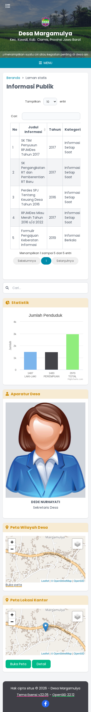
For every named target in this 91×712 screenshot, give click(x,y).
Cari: (14, 116)
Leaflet (45, 581)
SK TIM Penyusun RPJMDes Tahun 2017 (30, 147)
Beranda (13, 77)
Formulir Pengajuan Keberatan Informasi (29, 237)
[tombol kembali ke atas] (81, 702)
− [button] (12, 549)
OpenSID (79, 581)
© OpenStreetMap (61, 581)
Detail (41, 664)
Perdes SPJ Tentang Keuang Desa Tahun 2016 (32, 197)
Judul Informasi (33, 129)
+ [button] (12, 542)
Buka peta (14, 585)
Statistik (20, 302)
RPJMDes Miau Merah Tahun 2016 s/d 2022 (32, 218)
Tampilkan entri (45, 101)
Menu (47, 63)
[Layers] (77, 544)
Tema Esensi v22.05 (33, 694)
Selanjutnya (65, 261)
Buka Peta (18, 664)
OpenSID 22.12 (63, 694)
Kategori (72, 129)
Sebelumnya (27, 261)
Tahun (55, 129)
